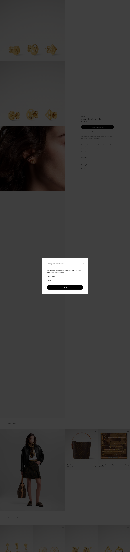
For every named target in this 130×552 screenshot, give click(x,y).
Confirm (65, 287)
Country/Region (51, 276)
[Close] (83, 263)
